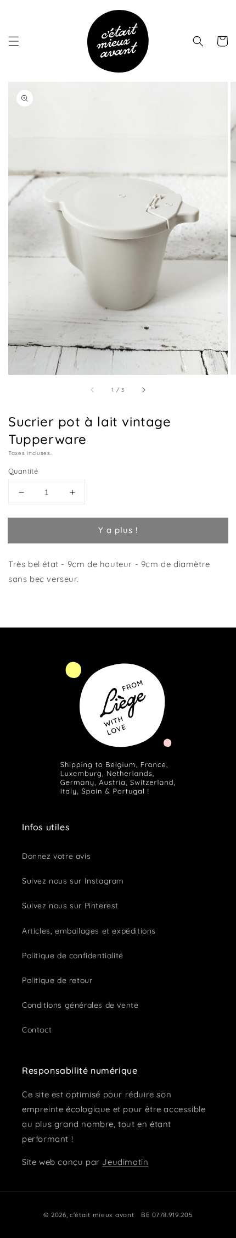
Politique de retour (57, 980)
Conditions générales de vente (80, 1005)
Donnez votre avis (56, 856)
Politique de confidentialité (72, 956)
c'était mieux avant (102, 1215)
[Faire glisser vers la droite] (143, 389)
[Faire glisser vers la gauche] (93, 389)
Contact (37, 1030)
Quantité (23, 471)
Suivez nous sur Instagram (73, 881)
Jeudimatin (125, 1162)
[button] (14, 41)
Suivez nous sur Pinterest (70, 906)
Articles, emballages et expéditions (89, 931)
